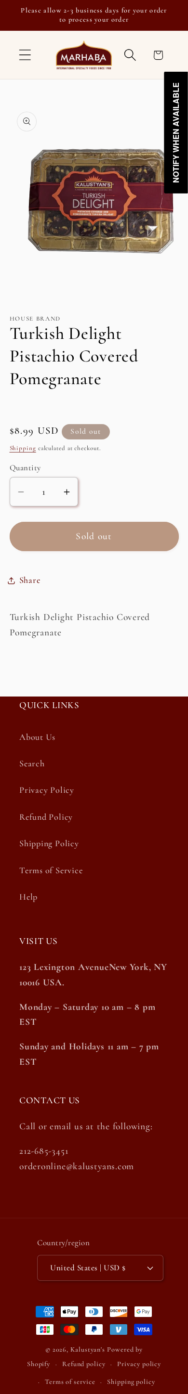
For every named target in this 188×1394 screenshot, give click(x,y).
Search (32, 763)
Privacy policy (139, 1364)
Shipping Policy (49, 843)
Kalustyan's (87, 1349)
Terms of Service (50, 870)
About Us (37, 737)
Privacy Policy (46, 790)
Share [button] (29, 580)
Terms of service (70, 1382)
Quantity (25, 468)
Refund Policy (46, 817)
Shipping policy (131, 1382)
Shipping (23, 448)
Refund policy (84, 1364)
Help (28, 896)
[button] (25, 55)
